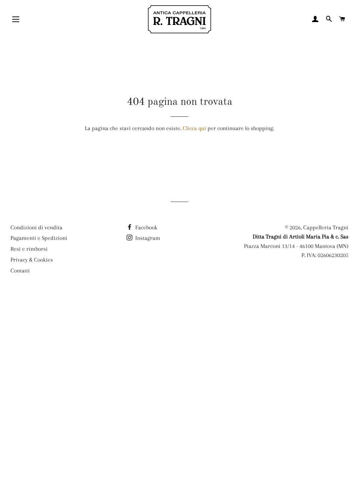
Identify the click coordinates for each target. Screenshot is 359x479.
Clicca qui (194, 128)
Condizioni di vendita (36, 227)
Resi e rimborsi (29, 248)
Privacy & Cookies (32, 259)
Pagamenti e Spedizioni (39, 238)
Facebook (145, 227)
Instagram (147, 238)
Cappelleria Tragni (325, 227)
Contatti (20, 270)
